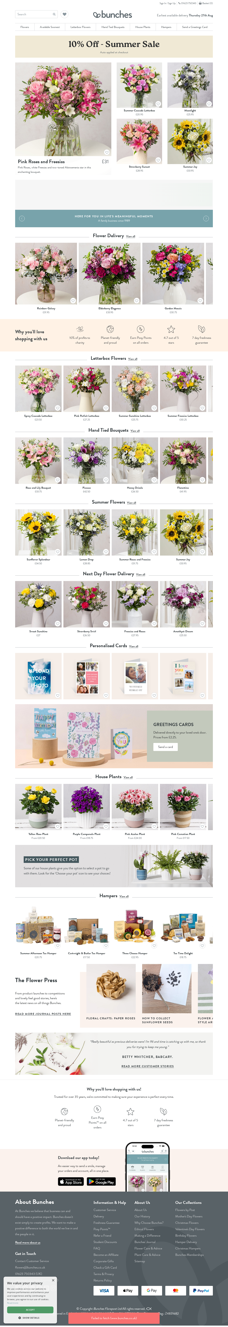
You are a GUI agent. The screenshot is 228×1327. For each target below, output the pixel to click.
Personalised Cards (114, 645)
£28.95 (139, 170)
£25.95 (190, 114)
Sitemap (139, 1261)
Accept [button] (30, 1309)
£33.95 (190, 170)
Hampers (166, 27)
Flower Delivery (114, 235)
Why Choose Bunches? (149, 1222)
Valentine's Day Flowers (189, 1229)
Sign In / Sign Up (168, 3)
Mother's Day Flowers (188, 1216)
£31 (105, 161)
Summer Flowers (114, 502)
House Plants (142, 27)
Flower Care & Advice (148, 1248)
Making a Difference (147, 1235)
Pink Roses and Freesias (41, 161)
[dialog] (30, 1300)
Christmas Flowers (186, 1222)
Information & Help (110, 1202)
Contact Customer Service (32, 1261)
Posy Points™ (102, 1229)
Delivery (99, 1216)
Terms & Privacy (104, 1274)
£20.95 (139, 114)
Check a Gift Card (105, 1267)
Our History (142, 1216)
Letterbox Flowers (80, 27)
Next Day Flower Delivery (114, 573)
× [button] (53, 1280)
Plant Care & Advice (147, 1254)
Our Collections (188, 1202)
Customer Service (105, 1210)
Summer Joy (190, 167)
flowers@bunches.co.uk (30, 1267)
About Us (142, 1202)
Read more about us (27, 1242)
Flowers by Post (185, 1210)
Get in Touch (25, 1254)
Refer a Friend (102, 1235)
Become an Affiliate (106, 1254)
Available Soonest (50, 27)
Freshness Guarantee (107, 1222)
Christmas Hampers (187, 1248)
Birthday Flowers (185, 1235)
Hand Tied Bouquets (113, 27)
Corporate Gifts (104, 1261)
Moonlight (190, 110)
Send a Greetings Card (195, 27)
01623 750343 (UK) (28, 1273)
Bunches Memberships (189, 1254)
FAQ (97, 1248)
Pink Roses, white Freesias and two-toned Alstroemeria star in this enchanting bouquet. (54, 169)
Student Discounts (105, 1242)
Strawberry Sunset (139, 167)
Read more (13, 1302)
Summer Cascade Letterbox (139, 110)
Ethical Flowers (144, 1229)
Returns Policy (103, 1280)
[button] (64, 14)
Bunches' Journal (145, 1242)
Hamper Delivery (186, 1242)
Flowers (24, 27)
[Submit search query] (54, 14)
